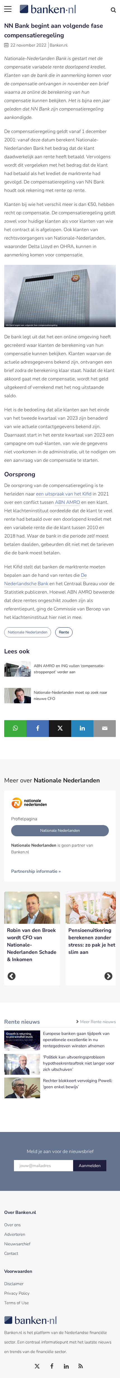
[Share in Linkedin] (82, 728)
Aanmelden (90, 1165)
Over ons (12, 1225)
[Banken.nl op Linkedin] (66, 1366)
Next (108, 976)
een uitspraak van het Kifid (64, 494)
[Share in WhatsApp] (15, 728)
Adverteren (14, 1234)
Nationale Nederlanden (27, 632)
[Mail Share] (104, 728)
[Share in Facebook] (38, 728)
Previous (11, 976)
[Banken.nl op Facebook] (52, 1366)
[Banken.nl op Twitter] (37, 1366)
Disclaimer (13, 1284)
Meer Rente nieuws (98, 1022)
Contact (11, 1253)
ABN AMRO (67, 502)
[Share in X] (60, 728)
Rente (64, 632)
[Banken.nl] (67, 5)
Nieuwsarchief (17, 1244)
